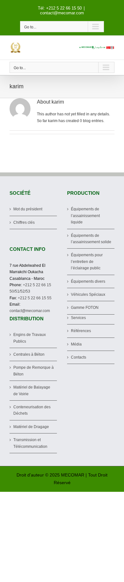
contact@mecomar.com (62, 13)
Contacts (78, 357)
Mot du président (27, 209)
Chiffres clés (24, 222)
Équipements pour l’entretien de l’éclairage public (87, 261)
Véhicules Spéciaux (88, 294)
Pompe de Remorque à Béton (33, 370)
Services (78, 318)
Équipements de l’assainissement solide (91, 238)
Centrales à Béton (29, 354)
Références (81, 331)
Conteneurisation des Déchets (32, 410)
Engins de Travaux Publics (29, 337)
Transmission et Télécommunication (30, 443)
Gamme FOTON (85, 307)
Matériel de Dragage (31, 427)
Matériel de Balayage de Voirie (31, 390)
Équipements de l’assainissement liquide (85, 215)
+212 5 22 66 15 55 (35, 298)
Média (76, 344)
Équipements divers (88, 281)
